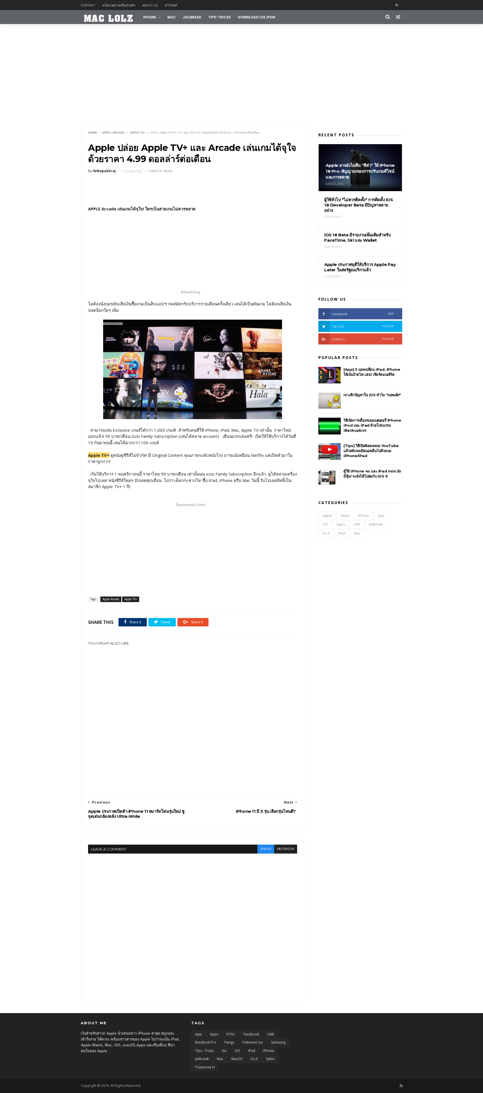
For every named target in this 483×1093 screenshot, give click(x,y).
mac (357, 533)
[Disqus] (192, 923)
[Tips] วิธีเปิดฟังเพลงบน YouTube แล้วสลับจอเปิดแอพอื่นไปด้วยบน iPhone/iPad (371, 450)
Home (92, 132)
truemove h (205, 1067)
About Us (150, 5)
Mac (171, 17)
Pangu (229, 1042)
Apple (327, 515)
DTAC (230, 1034)
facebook (285, 848)
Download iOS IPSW (256, 17)
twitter (363, 326)
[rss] (397, 5)
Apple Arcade (113, 132)
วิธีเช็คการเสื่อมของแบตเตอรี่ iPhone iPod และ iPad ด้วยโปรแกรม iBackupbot (372, 425)
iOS (325, 524)
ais (224, 1050)
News (345, 515)
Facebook (251, 1034)
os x (326, 533)
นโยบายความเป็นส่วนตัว (118, 5)
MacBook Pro (205, 1042)
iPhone (149, 17)
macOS (236, 1058)
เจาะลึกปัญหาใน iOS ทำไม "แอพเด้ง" (372, 395)
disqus (265, 848)
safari (270, 1058)
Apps (341, 524)
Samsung (278, 1042)
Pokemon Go (252, 1042)
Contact (88, 5)
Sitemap (171, 5)
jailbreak (192, 17)
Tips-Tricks (219, 17)
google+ (363, 339)
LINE (357, 524)
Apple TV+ (137, 132)
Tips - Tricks (204, 1050)
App (381, 515)
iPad (341, 533)
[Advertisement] (241, 71)
